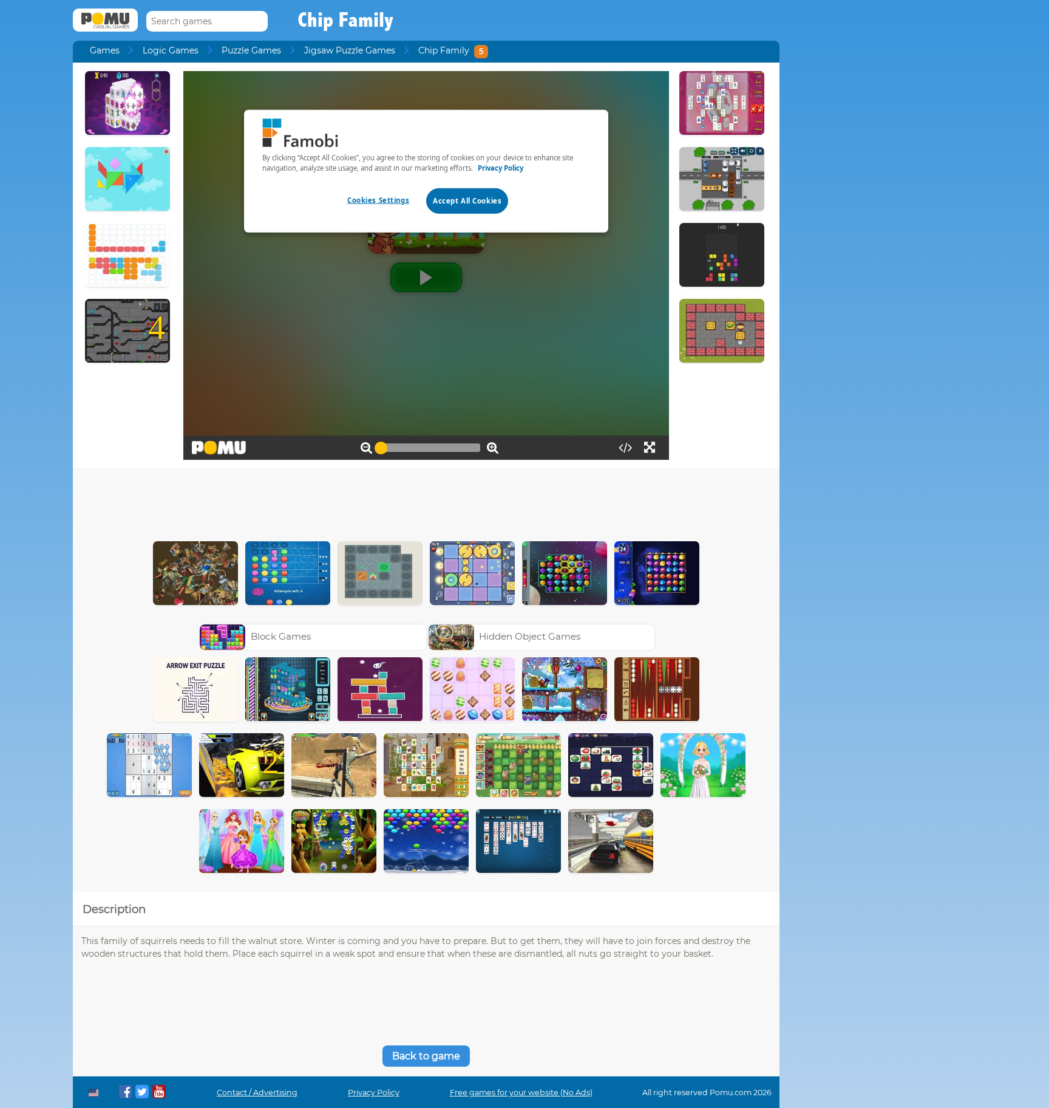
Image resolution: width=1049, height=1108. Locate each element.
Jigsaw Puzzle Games (349, 50)
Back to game (426, 1056)
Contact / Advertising (257, 1092)
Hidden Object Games (529, 636)
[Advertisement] (426, 501)
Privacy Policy (373, 1092)
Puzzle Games (251, 50)
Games (105, 50)
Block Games (281, 636)
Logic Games (171, 50)
